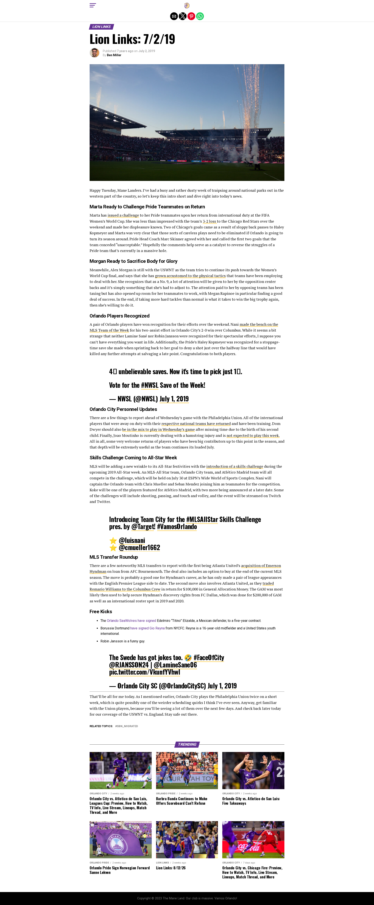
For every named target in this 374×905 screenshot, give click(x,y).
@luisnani (132, 540)
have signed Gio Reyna (147, 628)
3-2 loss (210, 221)
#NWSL (149, 385)
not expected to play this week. (253, 435)
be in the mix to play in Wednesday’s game (158, 429)
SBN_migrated (127, 726)
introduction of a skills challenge (234, 466)
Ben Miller (114, 55)
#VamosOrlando (177, 526)
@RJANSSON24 (129, 664)
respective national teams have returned (196, 423)
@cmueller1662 (139, 547)
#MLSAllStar (202, 519)
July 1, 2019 (174, 398)
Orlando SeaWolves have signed (131, 621)
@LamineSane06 (175, 664)
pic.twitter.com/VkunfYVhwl (144, 672)
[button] (93, 5)
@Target (142, 526)
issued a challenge (123, 215)
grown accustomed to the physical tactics (190, 275)
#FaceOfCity (209, 657)
